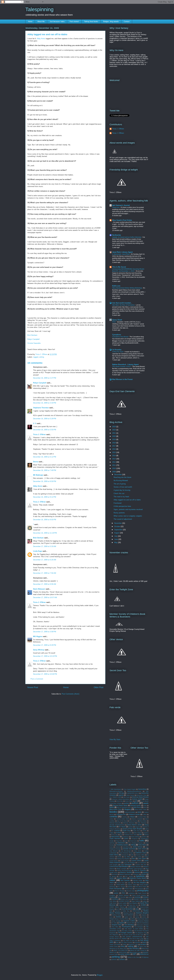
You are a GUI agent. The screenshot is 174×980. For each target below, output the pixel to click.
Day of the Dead (122, 821)
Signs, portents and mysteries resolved (128, 509)
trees (144, 942)
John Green (142, 849)
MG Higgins (37, 636)
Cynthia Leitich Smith (122, 819)
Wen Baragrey (134, 948)
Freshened (117, 503)
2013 (114, 459)
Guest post (133, 841)
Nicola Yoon (121, 882)
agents (121, 795)
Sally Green (113, 903)
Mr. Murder (113, 876)
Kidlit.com (116, 286)
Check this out (119, 493)
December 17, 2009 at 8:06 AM (44, 584)
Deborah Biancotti (115, 823)
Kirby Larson (138, 856)
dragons (137, 826)
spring (137, 917)
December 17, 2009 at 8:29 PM (44, 645)
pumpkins (112, 895)
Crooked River (142, 817)
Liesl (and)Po (114, 864)
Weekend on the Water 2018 (118, 948)
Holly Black (142, 845)
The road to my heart (121, 497)
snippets (143, 915)
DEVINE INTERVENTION (117, 825)
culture (111, 819)
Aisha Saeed (130, 795)
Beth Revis (137, 807)
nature (112, 880)
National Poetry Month (138, 878)
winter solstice (125, 954)
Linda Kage (37, 551)
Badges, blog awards (111, 21)
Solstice (118, 917)
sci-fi (118, 909)
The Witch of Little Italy (130, 940)
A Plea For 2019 (118, 352)
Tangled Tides (117, 925)
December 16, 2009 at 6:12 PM (44, 457)
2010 (114, 468)
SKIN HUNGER (128, 915)
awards (146, 803)
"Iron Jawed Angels (130, 789)
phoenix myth (131, 890)
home (111, 847)
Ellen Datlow (137, 832)
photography (143, 890)
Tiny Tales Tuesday (126, 942)
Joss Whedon (114, 851)
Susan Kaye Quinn (143, 919)
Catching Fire (121, 814)
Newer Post (32, 687)
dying (147, 828)
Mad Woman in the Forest (122, 379)
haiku (141, 841)
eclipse (112, 832)
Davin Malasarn (39, 589)
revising (137, 897)
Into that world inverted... (122, 303)
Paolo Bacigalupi (116, 888)
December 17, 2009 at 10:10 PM (45, 656)
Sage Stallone (136, 901)
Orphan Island (132, 884)
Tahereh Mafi (130, 922)
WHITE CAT (113, 952)
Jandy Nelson (137, 847)
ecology (119, 832)
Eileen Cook (128, 832)
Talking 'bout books (91, 21)
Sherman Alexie (128, 913)
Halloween (121, 843)
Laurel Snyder (124, 860)
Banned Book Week (120, 805)
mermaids (114, 874)
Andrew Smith (137, 799)
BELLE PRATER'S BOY (124, 807)
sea (137, 909)
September (118, 530)
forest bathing (135, 836)
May (116, 542)
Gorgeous (135, 838)
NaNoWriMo (140, 876)
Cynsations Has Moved (120, 337)
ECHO (144, 830)
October (117, 526)
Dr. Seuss (122, 826)
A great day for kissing (122, 490)
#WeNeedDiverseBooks (134, 791)
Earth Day (126, 830)
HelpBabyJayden (122, 845)
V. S (34, 423)
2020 (114, 436)
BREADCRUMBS (130, 812)
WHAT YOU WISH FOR (121, 950)
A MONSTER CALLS (133, 793)
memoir (137, 872)
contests (113, 817)
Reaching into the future (122, 477)
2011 (114, 465)
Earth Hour (136, 830)
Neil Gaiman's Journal (121, 205)
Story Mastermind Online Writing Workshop (127, 288)
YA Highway (145, 957)
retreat (130, 897)
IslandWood (126, 847)
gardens (144, 836)
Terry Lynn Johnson (143, 925)
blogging (127, 809)
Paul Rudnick (139, 888)
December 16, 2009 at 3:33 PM (44, 403)
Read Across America (139, 895)
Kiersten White (140, 855)
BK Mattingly (38, 475)
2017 (114, 446)
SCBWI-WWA (132, 907)
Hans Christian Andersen (135, 843)
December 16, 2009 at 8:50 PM (44, 481)
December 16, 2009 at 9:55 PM (44, 520)
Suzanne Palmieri (143, 921)
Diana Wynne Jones (134, 825)
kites (133, 858)
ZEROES (114, 959)
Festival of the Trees (130, 834)
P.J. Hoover (121, 886)
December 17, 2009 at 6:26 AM (44, 560)
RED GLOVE (122, 897)
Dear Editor (143, 821)
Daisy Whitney (38, 650)
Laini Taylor (142, 858)
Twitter (124, 944)
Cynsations (116, 335)
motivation (136, 874)
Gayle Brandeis (115, 838)
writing (41, 357)
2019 (114, 439)
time (117, 942)
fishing (147, 834)
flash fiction (115, 836)
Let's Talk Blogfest (129, 862)
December (118, 474)
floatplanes (125, 836)
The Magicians (114, 934)
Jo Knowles (116, 350)
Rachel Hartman (124, 895)
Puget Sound (142, 893)
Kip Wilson (127, 856)
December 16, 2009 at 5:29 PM (44, 419)
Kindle (119, 856)
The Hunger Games (125, 932)
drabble (130, 826)
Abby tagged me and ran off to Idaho (127, 500)
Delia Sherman (141, 823)
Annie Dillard (129, 801)
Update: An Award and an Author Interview (127, 237)
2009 (114, 472)
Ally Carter (127, 797)
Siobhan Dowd (116, 915)
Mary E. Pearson (140, 870)
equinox (146, 832)
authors (135, 803)
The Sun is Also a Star (137, 938)
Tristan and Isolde (115, 944)
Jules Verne (137, 851)
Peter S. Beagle (119, 890)
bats (145, 805)
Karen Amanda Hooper (126, 852)
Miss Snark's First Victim (122, 220)
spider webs (128, 917)
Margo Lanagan (121, 868)
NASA (112, 878)
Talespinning (39, 9)
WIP (134, 954)
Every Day (115, 834)
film (140, 834)
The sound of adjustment (123, 519)
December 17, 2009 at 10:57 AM (45, 597)
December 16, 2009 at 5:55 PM (44, 430)
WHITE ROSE (123, 952)
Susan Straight (116, 921)
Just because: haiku (57, 21)
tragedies (137, 942)
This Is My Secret (119, 267)
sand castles (123, 903)
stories (144, 917)
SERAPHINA (136, 911)
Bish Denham (32, 335)
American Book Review (140, 797)
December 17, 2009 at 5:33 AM (44, 546)
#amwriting (142, 789)
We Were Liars (141, 946)
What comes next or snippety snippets (128, 516)
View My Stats (115, 739)
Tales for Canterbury (143, 922)
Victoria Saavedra (34, 343)
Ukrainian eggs (133, 944)
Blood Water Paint (140, 809)
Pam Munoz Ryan (140, 886)
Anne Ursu (120, 801)
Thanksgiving (126, 926)
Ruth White (113, 901)
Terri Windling (129, 925)
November (118, 523)
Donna (35, 462)
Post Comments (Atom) (70, 694)
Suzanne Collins (129, 921)
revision (146, 897)
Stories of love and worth (123, 487)
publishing (132, 893)
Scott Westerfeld (127, 909)
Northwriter (116, 235)
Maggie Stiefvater (136, 866)
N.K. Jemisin (129, 876)
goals (126, 838)
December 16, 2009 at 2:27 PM (44, 378)
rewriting (115, 899)
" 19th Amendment (115, 789)
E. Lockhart (116, 830)
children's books (134, 814)
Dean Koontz (133, 821)
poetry (116, 893)
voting (122, 946)
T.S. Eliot (114, 922)
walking (130, 946)
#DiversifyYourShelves (116, 791)
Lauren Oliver (136, 860)
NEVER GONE (137, 880)
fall (121, 834)
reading (112, 897)
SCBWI (143, 905)
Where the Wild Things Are (138, 950)
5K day (121, 793)
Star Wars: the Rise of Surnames (123, 305)
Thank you (116, 207)
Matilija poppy (114, 872)
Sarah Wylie (122, 905)
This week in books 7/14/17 (121, 366)
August (117, 533)
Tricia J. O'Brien (39, 434)
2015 (114, 452)
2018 (114, 443)
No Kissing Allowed (121, 480)
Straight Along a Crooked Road (119, 919)
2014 (114, 456)
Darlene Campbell (137, 819)
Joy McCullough (126, 851)
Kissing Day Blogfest (123, 858)
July (116, 536)
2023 (114, 430)
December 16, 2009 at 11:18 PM (45, 533)
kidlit (132, 855)
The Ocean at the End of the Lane (132, 934)
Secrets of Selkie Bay (122, 911)
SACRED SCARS (124, 901)
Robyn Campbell (33, 339)
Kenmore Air (125, 855)
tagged (35, 357)
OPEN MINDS (120, 884)
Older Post (98, 687)
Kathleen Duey (141, 852)
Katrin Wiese (114, 855)
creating (124, 817)
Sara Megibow (133, 903)
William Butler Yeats (135, 952)
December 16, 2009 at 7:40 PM (44, 470)
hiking (133, 845)
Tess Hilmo (115, 926)
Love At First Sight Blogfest (119, 866)
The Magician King (140, 932)
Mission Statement (125, 874)
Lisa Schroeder (126, 864)
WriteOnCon (144, 954)
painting (130, 886)
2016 (114, 449)
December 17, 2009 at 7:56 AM (44, 573)
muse (120, 876)
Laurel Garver (114, 860)
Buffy (139, 812)
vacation (143, 944)
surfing (133, 919)
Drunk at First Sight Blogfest (132, 828)
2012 (114, 462)
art (136, 801)
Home (30, 21)
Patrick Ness (128, 888)
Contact (127, 21)
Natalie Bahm (122, 878)
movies (143, 874)
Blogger (99, 975)
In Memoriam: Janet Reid (121, 254)
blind (145, 807)
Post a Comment (37, 679)
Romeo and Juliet (126, 899)
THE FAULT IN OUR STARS (134, 928)
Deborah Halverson (129, 823)
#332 (114, 322)
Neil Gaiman (125, 880)
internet (118, 847)
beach (112, 807)
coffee (144, 814)
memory (146, 872)
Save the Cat (133, 905)
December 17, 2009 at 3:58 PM (44, 632)
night (129, 882)
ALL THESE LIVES (115, 797)
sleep (137, 915)
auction (126, 803)
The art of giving (120, 484)
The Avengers (138, 926)
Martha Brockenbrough (124, 870)
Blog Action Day (115, 809)
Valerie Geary (114, 946)
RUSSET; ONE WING (140, 899)
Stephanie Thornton (41, 408)
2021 (114, 433)
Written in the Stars (133, 957)
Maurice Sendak (126, 872)
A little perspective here (122, 506)
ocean (111, 884)
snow (111, 917)
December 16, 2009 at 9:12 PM (44, 497)
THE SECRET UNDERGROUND (132, 936)
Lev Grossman (142, 862)
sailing (144, 901)
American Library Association (120, 799)
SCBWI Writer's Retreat (117, 907)
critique (132, 817)
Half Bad (112, 843)
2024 (114, 427)
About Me (41, 21)
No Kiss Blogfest (140, 882)
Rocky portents (119, 513)
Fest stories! (74, 21)
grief (126, 841)
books (113, 811)
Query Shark (117, 320)
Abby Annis (41, 39)
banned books (135, 805)
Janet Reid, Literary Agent (122, 252)
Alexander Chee (141, 795)
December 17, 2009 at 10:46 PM (45, 674)
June (116, 539)
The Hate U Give (127, 930)
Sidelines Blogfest (142, 913)
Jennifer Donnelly (129, 849)
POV (123, 893)
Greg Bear (119, 841)
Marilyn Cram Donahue (136, 868)
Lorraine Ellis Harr (140, 864)
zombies (122, 959)
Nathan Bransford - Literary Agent (125, 364)
